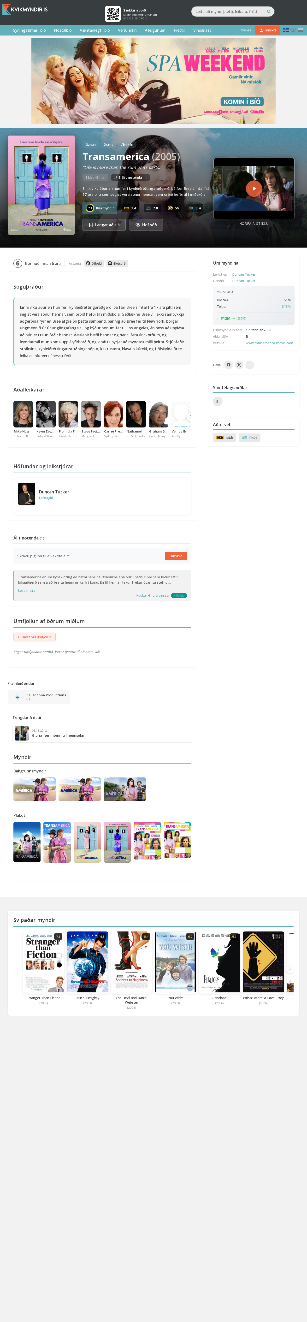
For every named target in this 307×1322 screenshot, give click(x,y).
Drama (108, 144)
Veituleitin (127, 30)
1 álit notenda (133, 177)
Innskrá (176, 556)
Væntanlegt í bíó (95, 30)
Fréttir (179, 30)
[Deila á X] (239, 365)
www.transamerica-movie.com (269, 343)
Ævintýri (127, 144)
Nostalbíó (63, 30)
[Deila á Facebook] (228, 365)
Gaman (91, 144)
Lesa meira (26, 590)
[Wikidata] (218, 401)
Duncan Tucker (54, 492)
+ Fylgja (179, 595)
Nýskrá (246, 30)
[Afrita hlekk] (249, 365)
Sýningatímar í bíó (29, 30)
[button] (290, 969)
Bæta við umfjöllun (35, 637)
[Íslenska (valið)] (286, 30)
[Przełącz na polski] (300, 30)
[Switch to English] (293, 30)
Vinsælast (202, 30)
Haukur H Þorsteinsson (153, 595)
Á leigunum (155, 30)
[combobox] (233, 11)
